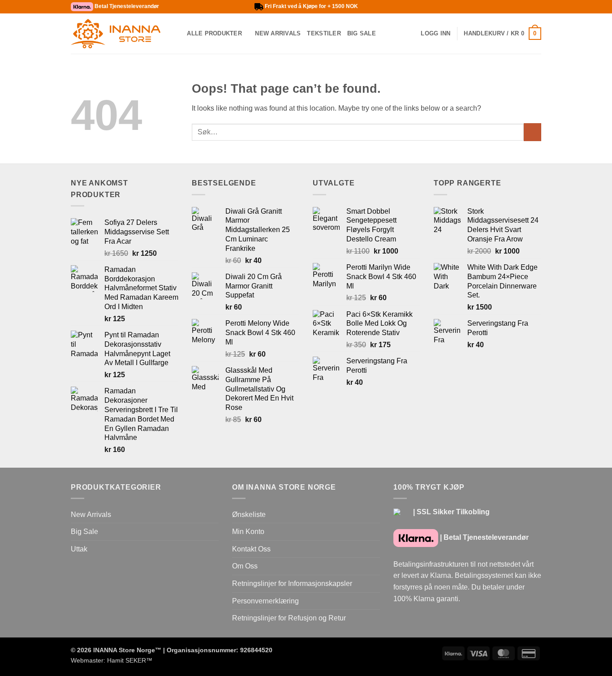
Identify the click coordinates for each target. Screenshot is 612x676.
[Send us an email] (451, 7)
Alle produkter (214, 33)
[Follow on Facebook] (426, 7)
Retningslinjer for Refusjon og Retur (289, 618)
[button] (435, 34)
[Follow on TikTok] (443, 7)
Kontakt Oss (251, 549)
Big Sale (361, 33)
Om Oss (245, 566)
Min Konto (248, 531)
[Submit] (532, 132)
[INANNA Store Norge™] (115, 34)
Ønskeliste (249, 514)
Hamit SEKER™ (129, 660)
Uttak (79, 549)
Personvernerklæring (265, 601)
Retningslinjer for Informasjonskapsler (292, 583)
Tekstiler (323, 33)
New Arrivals (278, 33)
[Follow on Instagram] (434, 7)
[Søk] (177, 33)
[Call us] (460, 7)
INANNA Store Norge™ (127, 650)
